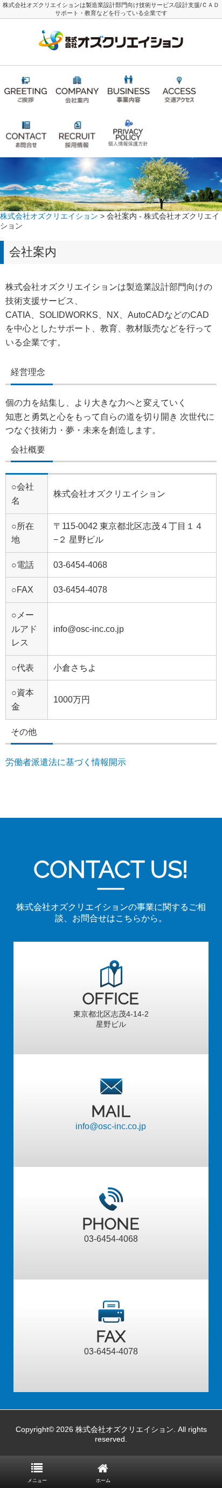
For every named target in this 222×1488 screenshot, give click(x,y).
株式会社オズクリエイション (49, 216)
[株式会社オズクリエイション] (111, 52)
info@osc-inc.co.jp (110, 1126)
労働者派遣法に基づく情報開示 (65, 762)
